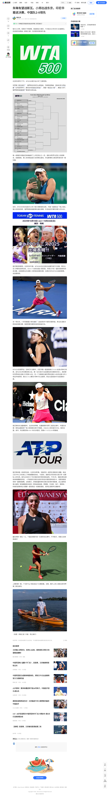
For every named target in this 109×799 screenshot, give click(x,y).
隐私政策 (32, 787)
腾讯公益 (51, 787)
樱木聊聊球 (15, 656)
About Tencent (21, 787)
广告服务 (42, 787)
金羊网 (14, 733)
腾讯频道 (62, 787)
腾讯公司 (38, 794)
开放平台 (37, 787)
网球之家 (15, 682)
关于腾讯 (15, 787)
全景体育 (15, 695)
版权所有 (42, 794)
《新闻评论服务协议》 (34, 739)
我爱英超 (15, 720)
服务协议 (27, 787)
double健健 (16, 707)
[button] (92, 14)
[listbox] (40, 689)
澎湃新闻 (15, 669)
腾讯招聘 (47, 787)
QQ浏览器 (56, 787)
